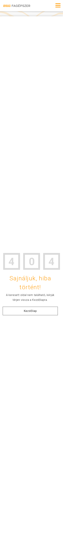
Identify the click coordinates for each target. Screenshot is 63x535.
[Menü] (57, 5)
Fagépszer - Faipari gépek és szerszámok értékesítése (16, 5)
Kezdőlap (30, 311)
